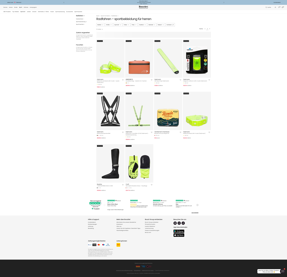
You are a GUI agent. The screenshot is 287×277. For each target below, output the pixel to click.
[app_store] (178, 235)
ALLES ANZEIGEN (195, 212)
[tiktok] (183, 223)
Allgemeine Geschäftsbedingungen (124, 270)
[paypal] (90, 245)
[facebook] (175, 223)
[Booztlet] (143, 7)
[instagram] (179, 223)
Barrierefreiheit (137, 270)
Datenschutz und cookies (148, 270)
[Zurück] (64, 2)
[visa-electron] (108, 245)
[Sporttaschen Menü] (82, 11)
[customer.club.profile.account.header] (275, 7)
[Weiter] (224, 2)
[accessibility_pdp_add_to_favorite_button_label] (123, 80)
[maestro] (103, 245)
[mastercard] (99, 245)
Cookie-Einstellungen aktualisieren (162, 270)
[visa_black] (94, 245)
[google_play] (178, 231)
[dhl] (118, 245)
